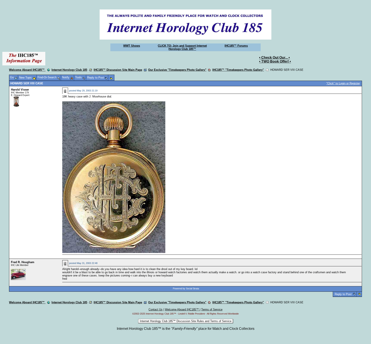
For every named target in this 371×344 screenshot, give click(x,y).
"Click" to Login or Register (343, 83)
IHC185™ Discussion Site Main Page (118, 69)
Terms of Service (211, 309)
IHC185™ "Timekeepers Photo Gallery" (238, 69)
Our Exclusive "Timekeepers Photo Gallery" (177, 69)
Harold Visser (20, 89)
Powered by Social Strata (186, 288)
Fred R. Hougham (22, 262)
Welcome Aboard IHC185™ (27, 69)
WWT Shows (131, 45)
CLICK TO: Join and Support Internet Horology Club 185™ (182, 47)
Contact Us (156, 309)
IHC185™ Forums (236, 45)
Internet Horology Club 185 (69, 69)
